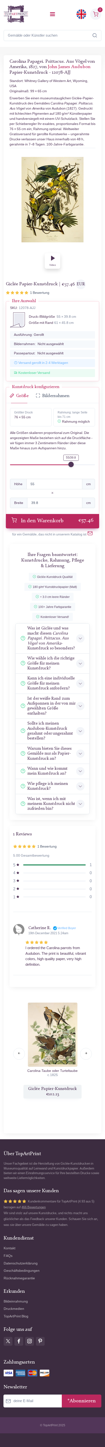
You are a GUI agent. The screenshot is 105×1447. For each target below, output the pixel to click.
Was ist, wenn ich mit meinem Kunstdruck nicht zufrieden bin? (51, 804)
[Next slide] (86, 1054)
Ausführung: (29, 335)
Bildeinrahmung (16, 1301)
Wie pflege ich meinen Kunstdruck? (47, 786)
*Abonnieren (81, 1401)
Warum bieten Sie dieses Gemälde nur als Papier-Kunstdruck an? (49, 754)
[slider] (71, 464)
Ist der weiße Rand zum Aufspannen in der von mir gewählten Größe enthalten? (51, 706)
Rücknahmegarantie (19, 1278)
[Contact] (90, 534)
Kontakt (9, 1248)
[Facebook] (18, 1341)
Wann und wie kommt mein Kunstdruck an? (47, 771)
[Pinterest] (40, 1341)
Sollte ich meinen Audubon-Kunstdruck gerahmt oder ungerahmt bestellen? (50, 730)
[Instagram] (29, 1341)
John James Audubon (69, 67)
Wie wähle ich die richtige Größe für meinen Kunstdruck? (50, 663)
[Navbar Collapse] (52, 14)
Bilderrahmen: (39, 344)
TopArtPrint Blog (16, 1316)
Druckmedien (14, 1309)
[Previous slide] (19, 1054)
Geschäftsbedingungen (22, 1271)
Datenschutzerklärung (21, 1263)
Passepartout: (38, 353)
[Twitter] (8, 1341)
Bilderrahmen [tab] (55, 396)
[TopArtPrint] (16, 14)
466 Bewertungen (33, 1207)
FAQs (8, 1256)
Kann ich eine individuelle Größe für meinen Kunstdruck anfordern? (51, 683)
